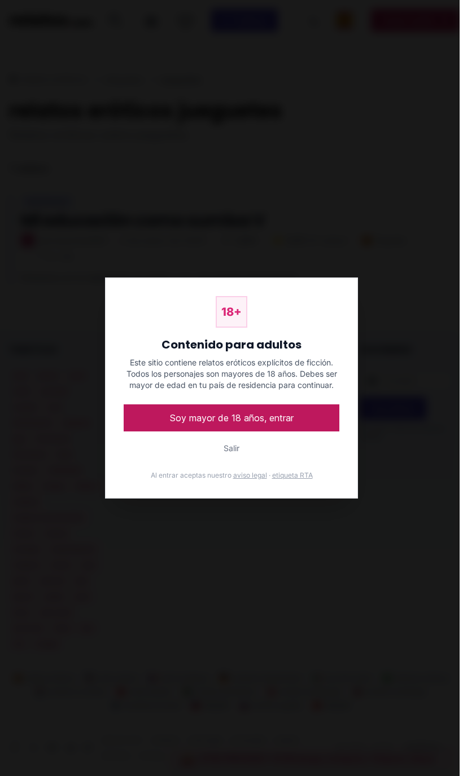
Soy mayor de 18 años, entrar (232, 418)
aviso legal (250, 475)
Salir (231, 448)
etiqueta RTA (292, 475)
